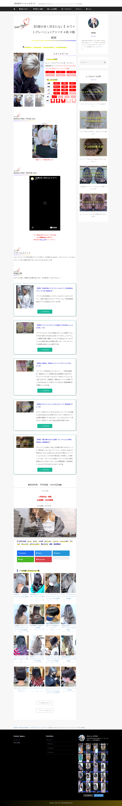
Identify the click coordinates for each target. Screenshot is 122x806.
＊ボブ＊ (24, 691)
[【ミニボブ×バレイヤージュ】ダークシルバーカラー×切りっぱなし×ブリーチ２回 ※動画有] (52, 645)
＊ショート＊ (37, 47)
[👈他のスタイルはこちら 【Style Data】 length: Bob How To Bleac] (89, 748)
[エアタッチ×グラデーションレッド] (36, 676)
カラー (35, 541)
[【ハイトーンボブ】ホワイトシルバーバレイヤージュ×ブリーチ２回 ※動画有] (68, 583)
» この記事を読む (44, 311)
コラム (89, 9)
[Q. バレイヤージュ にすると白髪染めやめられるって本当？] (93, 202)
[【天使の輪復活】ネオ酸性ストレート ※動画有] (36, 614)
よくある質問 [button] (53, 9)
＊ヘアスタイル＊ (61, 47)
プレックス (24, 544)
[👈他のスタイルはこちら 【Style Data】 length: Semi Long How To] (82, 788)
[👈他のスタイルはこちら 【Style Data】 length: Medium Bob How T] (104, 768)
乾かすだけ (44, 544)
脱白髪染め (57, 544)
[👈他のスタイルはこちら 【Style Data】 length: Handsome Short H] (82, 778)
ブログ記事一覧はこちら (44, 703)
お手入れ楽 (22, 541)
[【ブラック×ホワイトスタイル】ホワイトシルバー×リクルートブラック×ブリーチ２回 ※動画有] (52, 676)
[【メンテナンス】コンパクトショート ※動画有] (68, 676)
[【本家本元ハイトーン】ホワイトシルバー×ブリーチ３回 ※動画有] (21, 583)
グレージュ (47, 541)
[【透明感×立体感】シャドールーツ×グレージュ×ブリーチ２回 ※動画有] (68, 614)
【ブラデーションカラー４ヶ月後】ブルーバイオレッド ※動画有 (21, 658)
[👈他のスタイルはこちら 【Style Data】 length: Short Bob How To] (97, 778)
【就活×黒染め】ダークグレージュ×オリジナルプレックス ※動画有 (37, 596)
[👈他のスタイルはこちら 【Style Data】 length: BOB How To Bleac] (82, 748)
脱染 (50, 544)
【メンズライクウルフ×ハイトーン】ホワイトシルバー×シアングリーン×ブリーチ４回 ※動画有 (52, 596)
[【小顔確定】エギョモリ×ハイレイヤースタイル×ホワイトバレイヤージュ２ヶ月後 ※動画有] (21, 614)
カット (29, 541)
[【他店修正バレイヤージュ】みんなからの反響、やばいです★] (93, 175)
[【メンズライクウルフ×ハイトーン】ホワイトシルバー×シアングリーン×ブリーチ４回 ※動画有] (52, 583)
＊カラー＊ (28, 47)
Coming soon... (50, 743)
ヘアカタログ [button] (67, 9)
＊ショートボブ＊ (48, 47)
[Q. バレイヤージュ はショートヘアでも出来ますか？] (93, 92)
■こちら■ (43, 239)
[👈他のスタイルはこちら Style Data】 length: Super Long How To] (104, 778)
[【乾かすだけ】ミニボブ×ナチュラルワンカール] (21, 676)
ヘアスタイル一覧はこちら (45, 710)
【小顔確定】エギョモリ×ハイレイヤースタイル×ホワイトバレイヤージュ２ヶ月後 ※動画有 (21, 627)
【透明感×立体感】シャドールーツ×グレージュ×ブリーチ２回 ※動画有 (68, 627)
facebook (23, 553)
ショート (55, 541)
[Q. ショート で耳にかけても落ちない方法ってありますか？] (93, 147)
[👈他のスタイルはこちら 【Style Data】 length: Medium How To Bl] (89, 768)
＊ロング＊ (25, 662)
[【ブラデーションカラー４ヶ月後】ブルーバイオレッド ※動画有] (21, 645)
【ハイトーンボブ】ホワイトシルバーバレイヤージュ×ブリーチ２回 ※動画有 (68, 596)
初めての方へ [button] (24, 9)
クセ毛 (41, 541)
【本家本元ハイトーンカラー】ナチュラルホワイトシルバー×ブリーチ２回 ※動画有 (36, 658)
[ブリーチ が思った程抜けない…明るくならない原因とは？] (93, 120)
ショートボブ (64, 541)
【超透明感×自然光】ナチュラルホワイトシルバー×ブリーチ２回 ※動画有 (68, 658)
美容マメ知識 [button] (38, 9)
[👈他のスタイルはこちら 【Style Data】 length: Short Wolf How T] (89, 778)
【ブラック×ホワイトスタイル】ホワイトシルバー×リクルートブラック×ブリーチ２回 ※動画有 (52, 690)
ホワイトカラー (35, 544)
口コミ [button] (79, 9)
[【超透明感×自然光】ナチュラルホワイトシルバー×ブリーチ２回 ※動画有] (68, 645)
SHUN (56, 803)
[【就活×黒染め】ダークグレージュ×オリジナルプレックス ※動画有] (36, 583)
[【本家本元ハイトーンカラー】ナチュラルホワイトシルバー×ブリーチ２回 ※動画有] (36, 645)
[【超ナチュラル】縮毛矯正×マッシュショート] (52, 614)
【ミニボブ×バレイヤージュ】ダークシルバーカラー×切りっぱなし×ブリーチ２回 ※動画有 (52, 658)
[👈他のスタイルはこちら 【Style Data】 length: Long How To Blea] (104, 748)
